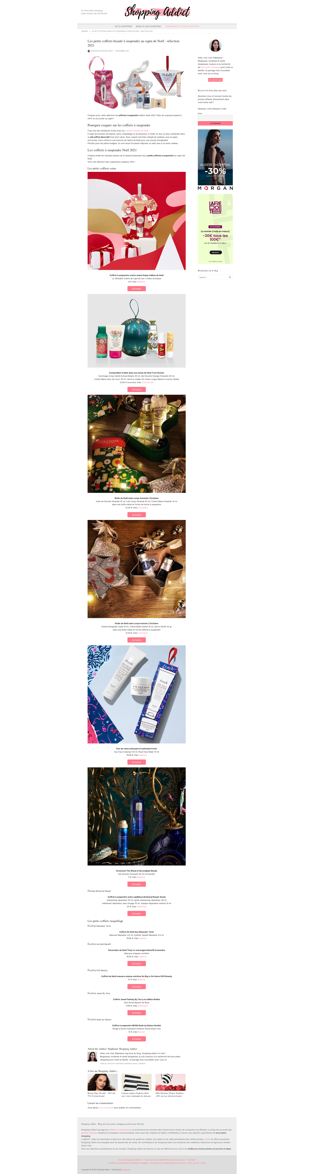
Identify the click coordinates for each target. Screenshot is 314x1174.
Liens (203, 1163)
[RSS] (230, 12)
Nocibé (141, 1032)
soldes (207, 1139)
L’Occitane (143, 507)
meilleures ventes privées (120, 1129)
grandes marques (89, 1133)
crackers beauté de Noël (136, 130)
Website (142, 1063)
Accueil (85, 31)
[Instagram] (217, 12)
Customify (126, 1169)
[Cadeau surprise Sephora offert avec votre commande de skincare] (137, 1082)
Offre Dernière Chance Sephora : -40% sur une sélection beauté (170, 1094)
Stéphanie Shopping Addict (102, 51)
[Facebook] (204, 12)
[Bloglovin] (213, 12)
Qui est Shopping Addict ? (130, 1160)
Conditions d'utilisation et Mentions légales (128, 1163)
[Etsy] (225, 12)
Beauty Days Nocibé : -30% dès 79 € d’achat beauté (101, 1094)
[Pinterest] (221, 12)
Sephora (141, 281)
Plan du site (193, 1163)
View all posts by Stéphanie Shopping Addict (119, 1063)
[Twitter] (208, 12)
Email (200, 113)
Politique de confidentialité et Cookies (168, 1163)
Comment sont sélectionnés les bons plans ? (165, 1160)
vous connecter (106, 1107)
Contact (192, 1160)
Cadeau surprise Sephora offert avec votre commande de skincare (136, 1094)
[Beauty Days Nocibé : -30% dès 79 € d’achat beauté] (103, 1082)
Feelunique (142, 906)
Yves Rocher (148, 382)
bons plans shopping (210, 67)
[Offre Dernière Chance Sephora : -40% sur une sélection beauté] (171, 1082)
